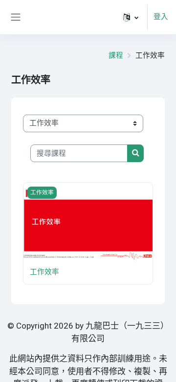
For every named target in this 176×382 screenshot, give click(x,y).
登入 (161, 16)
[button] (130, 17)
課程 (116, 55)
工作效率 (44, 271)
